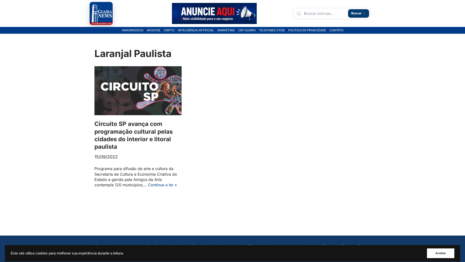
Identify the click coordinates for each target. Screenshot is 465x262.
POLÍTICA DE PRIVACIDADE (307, 30)
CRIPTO (169, 30)
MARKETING (226, 30)
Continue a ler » (162, 184)
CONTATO (336, 30)
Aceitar (440, 253)
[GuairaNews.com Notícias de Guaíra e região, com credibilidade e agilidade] (101, 13)
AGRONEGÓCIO (132, 30)
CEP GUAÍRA (247, 30)
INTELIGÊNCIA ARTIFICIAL (196, 30)
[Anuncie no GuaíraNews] (214, 13)
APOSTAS (153, 30)
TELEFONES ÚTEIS (272, 30)
